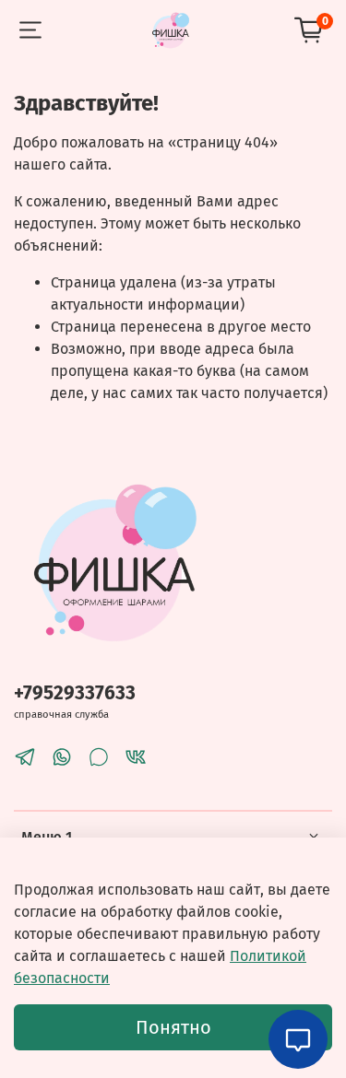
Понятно (173, 1027)
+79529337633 (75, 693)
